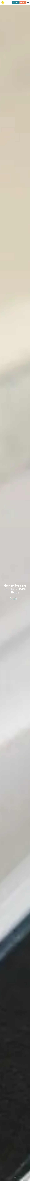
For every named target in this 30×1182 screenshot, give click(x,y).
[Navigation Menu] (28, 2)
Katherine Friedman (15, 597)
